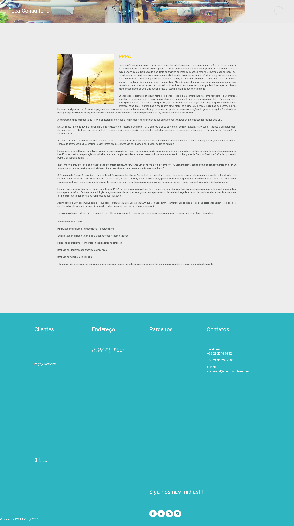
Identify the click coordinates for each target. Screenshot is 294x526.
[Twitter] (161, 513)
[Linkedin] (169, 513)
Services (134, 11)
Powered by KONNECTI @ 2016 (19, 519)
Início (120, 11)
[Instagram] (177, 513)
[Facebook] (153, 513)
